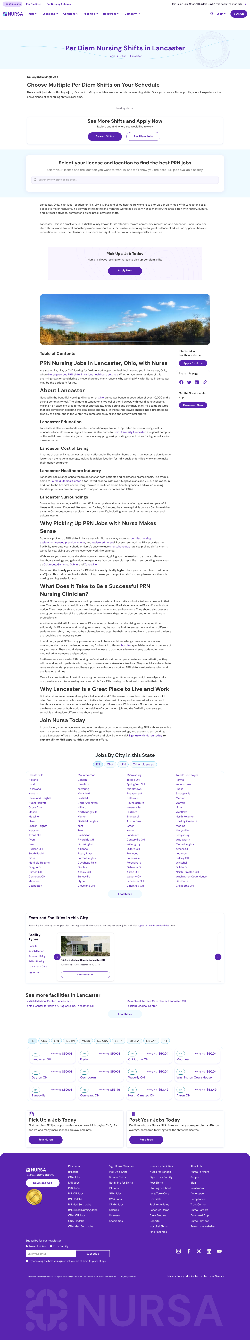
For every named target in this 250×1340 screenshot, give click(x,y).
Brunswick (133, 816)
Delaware (132, 798)
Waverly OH (134, 876)
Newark (33, 793)
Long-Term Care (38, 966)
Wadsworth (183, 839)
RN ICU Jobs (76, 1193)
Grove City (35, 807)
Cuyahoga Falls (87, 862)
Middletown (134, 789)
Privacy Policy (175, 1276)
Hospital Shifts (159, 1226)
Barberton (84, 835)
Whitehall (182, 862)
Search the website (202, 1226)
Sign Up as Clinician (121, 1166)
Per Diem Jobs (143, 136)
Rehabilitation (36, 951)
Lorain (32, 784)
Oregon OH (35, 867)
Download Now (193, 405)
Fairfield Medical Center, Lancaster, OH (50, 1001)
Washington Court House (191, 876)
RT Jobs (114, 1188)
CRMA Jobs (116, 1204)
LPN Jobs (74, 1182)
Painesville (133, 858)
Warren (180, 803)
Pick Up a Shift (118, 1172)
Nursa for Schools (160, 1172)
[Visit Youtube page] (219, 1251)
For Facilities (33, 4)
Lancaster (135, 55)
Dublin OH (182, 867)
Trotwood (132, 853)
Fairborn (132, 812)
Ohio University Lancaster (129, 432)
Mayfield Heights (39, 862)
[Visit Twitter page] (199, 1251)
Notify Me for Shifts (121, 1182)
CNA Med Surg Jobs (80, 1226)
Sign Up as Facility (161, 1177)
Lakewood (35, 789)
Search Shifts (105, 136)
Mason (33, 812)
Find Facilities (158, 1232)
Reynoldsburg (135, 803)
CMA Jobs (115, 1199)
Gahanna (63, 564)
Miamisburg (134, 775)
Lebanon (181, 853)
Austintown (134, 821)
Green (130, 826)
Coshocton (35, 885)
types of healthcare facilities (153, 925)
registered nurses (103, 542)
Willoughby (133, 844)
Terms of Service (214, 1276)
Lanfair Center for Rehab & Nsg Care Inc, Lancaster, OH (60, 1006)
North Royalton (185, 816)
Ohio (101, 397)
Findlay (82, 867)
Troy (80, 830)
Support (195, 1177)
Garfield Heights (88, 821)
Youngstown (183, 784)
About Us (196, 1166)
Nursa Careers (199, 1210)
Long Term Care (159, 1193)
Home (112, 55)
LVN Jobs (74, 1188)
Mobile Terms (194, 1276)
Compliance (197, 1199)
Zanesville (90, 564)
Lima (179, 807)
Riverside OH (86, 839)
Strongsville (183, 793)
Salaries (114, 1210)
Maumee (34, 881)
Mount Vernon (86, 775)
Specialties (116, 1221)
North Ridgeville (87, 812)
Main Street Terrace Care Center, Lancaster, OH (156, 1001)
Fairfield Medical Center (66, 481)
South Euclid (36, 853)
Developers (197, 1193)
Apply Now (125, 270)
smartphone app (119, 546)
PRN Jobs (74, 1166)
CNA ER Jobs (76, 1221)
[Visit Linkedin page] (209, 1251)
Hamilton (83, 784)
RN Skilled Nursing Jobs (82, 1210)
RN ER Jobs (75, 1199)
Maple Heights (185, 844)
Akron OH (133, 872)
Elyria (81, 881)
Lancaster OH (135, 881)
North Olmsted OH (187, 872)
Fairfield (83, 798)
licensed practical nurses (69, 542)
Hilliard (82, 807)
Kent (80, 826)
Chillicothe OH (185, 885)
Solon (32, 844)
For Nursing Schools (59, 4)
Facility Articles (159, 1204)
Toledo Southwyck (187, 775)
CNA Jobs (74, 1177)
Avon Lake (35, 835)
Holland (33, 780)
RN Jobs (73, 1172)
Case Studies (158, 1215)
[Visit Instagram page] (178, 1251)
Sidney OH (182, 858)
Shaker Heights (38, 826)
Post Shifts (156, 1182)
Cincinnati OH (135, 885)
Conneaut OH (37, 876)
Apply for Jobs (193, 363)
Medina (180, 826)
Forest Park (134, 862)
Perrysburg (183, 835)
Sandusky (133, 835)
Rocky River (85, 853)
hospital (126, 645)
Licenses (114, 1215)
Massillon (34, 816)
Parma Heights (87, 858)
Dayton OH (182, 881)
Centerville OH (136, 839)
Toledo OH (133, 780)
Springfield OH (136, 784)
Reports (155, 1221)
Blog (193, 1182)
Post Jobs (146, 1139)
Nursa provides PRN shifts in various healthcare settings (83, 374)
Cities (123, 55)
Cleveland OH (86, 885)
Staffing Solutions (160, 1188)
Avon (32, 839)
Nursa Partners (199, 1172)
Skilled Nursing (37, 961)
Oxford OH (133, 849)
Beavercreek (134, 793)
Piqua (32, 858)
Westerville (133, 807)
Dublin (74, 564)
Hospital (33, 946)
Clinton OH (35, 872)
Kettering (83, 789)
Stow (32, 821)
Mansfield (84, 793)
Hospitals (155, 1199)
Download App (42, 1183)
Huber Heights (37, 803)
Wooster (34, 830)
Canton (82, 780)
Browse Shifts (117, 1177)
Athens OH (182, 849)
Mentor (180, 798)
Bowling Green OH (187, 821)
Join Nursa (45, 1139)
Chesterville (36, 775)
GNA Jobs (115, 1193)
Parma (180, 780)
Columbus (50, 564)
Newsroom (197, 1188)
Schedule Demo (159, 1210)
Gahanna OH (135, 867)
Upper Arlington (88, 803)
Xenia (130, 830)
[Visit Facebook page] (189, 1251)
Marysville (182, 830)
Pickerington (85, 844)
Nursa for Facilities (161, 1166)
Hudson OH (36, 849)
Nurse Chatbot (199, 1221)
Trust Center (198, 1204)
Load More (125, 894)
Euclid (180, 789)
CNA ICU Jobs (77, 1215)
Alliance (83, 849)
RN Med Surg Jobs (79, 1204)
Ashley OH (84, 872)
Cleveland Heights (40, 798)
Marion (82, 816)
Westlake (181, 812)
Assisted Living (37, 956)
